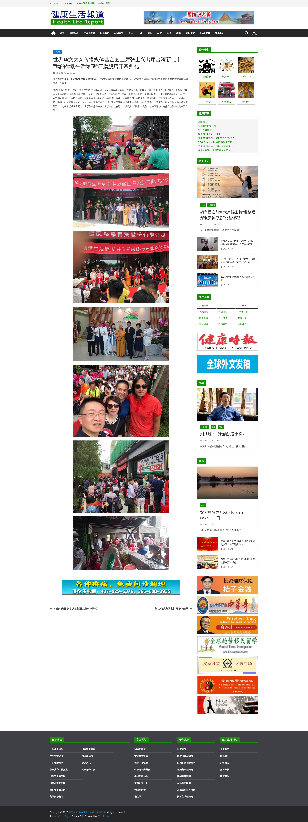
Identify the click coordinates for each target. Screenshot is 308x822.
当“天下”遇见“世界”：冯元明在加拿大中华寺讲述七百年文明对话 (238, 260)
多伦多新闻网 (56, 762)
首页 (62, 33)
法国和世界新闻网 (186, 762)
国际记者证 (140, 749)
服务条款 (224, 769)
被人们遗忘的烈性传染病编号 (171, 608)
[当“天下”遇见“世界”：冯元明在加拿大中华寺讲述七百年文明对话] (207, 263)
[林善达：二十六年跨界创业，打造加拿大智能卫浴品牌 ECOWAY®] (207, 245)
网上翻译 (203, 317)
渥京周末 (86, 762)
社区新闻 (190, 33)
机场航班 (203, 311)
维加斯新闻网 (88, 749)
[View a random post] (254, 33)
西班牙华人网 (88, 769)
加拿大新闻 (89, 33)
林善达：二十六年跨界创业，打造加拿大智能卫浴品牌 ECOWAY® (237, 242)
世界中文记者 (56, 755)
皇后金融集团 (205, 130)
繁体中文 (219, 33)
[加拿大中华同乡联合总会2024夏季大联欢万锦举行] (207, 563)
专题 (150, 33)
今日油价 (222, 311)
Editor (72, 73)
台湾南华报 (87, 755)
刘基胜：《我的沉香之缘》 (223, 434)
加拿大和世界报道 (59, 769)
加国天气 (203, 305)
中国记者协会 (141, 776)
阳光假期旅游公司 (207, 125)
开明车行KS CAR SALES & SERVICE (216, 138)
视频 (178, 33)
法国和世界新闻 (57, 782)
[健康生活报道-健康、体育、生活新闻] (53, 33)
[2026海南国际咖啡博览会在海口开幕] (207, 281)
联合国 (137, 796)
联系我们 (224, 755)
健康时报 (74, 33)
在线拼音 (242, 324)
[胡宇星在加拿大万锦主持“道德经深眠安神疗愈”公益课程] (227, 183)
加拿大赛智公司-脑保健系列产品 (214, 150)
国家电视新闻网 (185, 755)
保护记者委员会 (142, 769)
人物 (130, 33)
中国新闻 (118, 33)
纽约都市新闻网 (57, 789)
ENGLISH (205, 33)
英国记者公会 (141, 782)
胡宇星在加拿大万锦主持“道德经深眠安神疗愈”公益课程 (227, 214)
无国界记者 (140, 789)
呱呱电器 (202, 121)
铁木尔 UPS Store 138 (209, 134)
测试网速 (203, 324)
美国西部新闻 (56, 796)
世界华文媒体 (56, 749)
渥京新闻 (181, 749)
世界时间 (242, 311)
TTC (220, 305)
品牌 (159, 33)
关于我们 (224, 749)
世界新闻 (104, 33)
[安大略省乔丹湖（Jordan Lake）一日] (227, 483)
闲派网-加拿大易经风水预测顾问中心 (216, 146)
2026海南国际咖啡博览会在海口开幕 (91, 3)
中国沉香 (204, 427)
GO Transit (243, 305)
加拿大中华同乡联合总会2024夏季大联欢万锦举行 (238, 560)
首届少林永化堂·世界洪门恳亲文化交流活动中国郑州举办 (238, 542)
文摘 (140, 33)
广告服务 (224, 762)
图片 (169, 33)
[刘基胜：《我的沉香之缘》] (227, 405)
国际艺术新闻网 (57, 776)
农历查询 (222, 324)
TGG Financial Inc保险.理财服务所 (215, 142)
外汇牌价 (222, 317)
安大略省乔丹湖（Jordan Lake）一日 (221, 515)
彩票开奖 (242, 317)
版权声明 (224, 776)
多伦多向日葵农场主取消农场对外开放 (75, 608)
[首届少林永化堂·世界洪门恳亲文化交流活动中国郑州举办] (207, 545)
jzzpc (219, 524)
